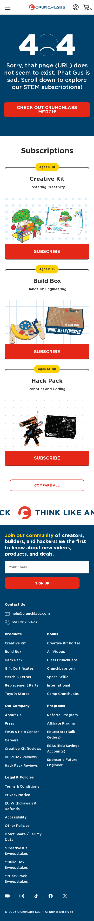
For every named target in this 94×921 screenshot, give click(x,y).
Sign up (42, 583)
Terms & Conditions (22, 786)
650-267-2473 (24, 622)
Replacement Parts (21, 685)
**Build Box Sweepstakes (16, 864)
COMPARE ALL (47, 485)
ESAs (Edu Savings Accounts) (63, 748)
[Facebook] (50, 896)
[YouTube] (7, 896)
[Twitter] (65, 896)
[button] (8, 7)
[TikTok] (36, 896)
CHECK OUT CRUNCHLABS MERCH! (47, 109)
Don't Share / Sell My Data (23, 837)
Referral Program (62, 715)
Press (9, 723)
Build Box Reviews (21, 757)
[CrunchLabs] (47, 7)
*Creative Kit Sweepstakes (16, 851)
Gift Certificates (19, 668)
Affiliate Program (62, 723)
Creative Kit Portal (63, 643)
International (58, 685)
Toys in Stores (17, 694)
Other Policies (17, 826)
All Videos (56, 652)
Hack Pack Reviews (21, 765)
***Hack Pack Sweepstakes (16, 878)
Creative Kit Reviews (23, 749)
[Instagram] (21, 896)
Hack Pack (13, 660)
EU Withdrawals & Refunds (20, 806)
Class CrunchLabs (62, 660)
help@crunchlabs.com (31, 614)
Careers (11, 740)
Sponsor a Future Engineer (62, 762)
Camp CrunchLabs (63, 694)
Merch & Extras (18, 677)
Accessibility (16, 817)
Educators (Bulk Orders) (61, 734)
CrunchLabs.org (61, 668)
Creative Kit (15, 643)
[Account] (76, 7)
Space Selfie (57, 677)
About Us (13, 715)
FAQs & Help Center (22, 732)
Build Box (13, 652)
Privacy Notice (17, 795)
